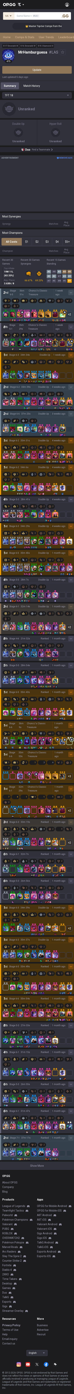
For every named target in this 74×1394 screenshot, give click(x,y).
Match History (32, 85)
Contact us (8, 1343)
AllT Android (44, 1215)
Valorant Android (47, 1224)
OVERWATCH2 (11, 1237)
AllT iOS (41, 1219)
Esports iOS (44, 1256)
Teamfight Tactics (13, 1210)
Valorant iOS (44, 1228)
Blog (5, 1191)
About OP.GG (9, 1182)
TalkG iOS (42, 1247)
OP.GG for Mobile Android (52, 1206)
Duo (4, 1292)
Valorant (7, 1224)
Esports (6, 1301)
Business (42, 1325)
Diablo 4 (7, 1269)
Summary (10, 85)
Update (37, 69)
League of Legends (13, 1206)
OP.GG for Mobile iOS (49, 1210)
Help (5, 1334)
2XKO (5, 1274)
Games (6, 1288)
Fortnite (7, 1265)
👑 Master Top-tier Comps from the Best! (33, 26)
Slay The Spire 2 (12, 1256)
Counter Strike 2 (12, 1260)
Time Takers (9, 1278)
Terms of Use (10, 1329)
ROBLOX (7, 1233)
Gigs (4, 1306)
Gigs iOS (42, 1237)
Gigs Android (44, 1233)
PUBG (5, 1228)
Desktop (7, 1283)
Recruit (41, 1334)
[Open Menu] (67, 4)
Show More (37, 1165)
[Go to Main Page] (9, 4)
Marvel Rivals (10, 1247)
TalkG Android (45, 1242)
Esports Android (46, 1251)
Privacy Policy (11, 1325)
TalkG (5, 1297)
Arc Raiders (9, 1251)
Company (8, 1187)
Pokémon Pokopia (13, 1242)
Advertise (43, 1329)
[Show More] (21, 4)
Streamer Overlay (13, 1310)
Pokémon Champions (15, 1219)
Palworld (7, 1215)
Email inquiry (9, 1338)
